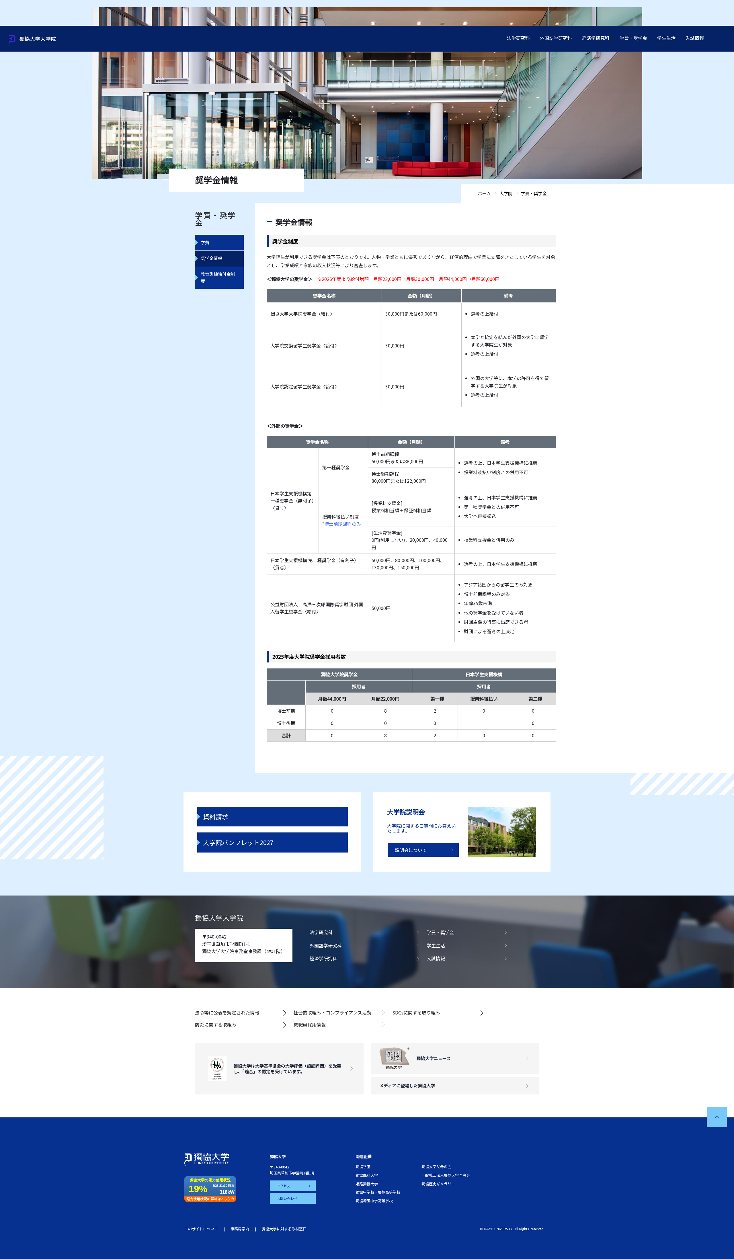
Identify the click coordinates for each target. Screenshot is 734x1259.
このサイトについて (201, 1228)
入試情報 (695, 37)
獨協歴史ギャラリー (438, 1183)
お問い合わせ (287, 1198)
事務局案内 (240, 1228)
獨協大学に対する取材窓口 (284, 1228)
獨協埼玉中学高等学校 (374, 1200)
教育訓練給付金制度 (218, 277)
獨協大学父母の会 (436, 1166)
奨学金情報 (211, 258)
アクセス (283, 1185)
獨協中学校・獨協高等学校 (378, 1192)
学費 (205, 242)
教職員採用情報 (310, 1024)
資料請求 (215, 816)
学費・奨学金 (633, 37)
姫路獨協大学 (367, 1183)
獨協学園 (363, 1166)
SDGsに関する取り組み (416, 1012)
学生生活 (666, 37)
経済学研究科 (596, 37)
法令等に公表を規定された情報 (227, 1012)
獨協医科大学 (367, 1175)
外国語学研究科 (556, 37)
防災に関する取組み (215, 1024)
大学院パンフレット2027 (238, 842)
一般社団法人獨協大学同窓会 (445, 1175)
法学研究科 (518, 37)
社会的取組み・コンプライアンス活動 (332, 1012)
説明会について (411, 849)
